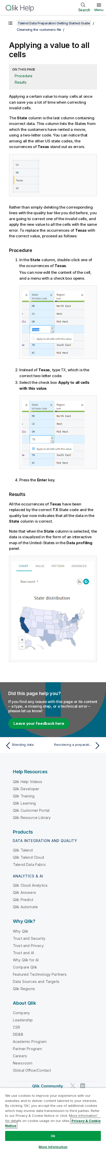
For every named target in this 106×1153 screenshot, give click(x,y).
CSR (16, 1027)
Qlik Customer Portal (31, 810)
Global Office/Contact (32, 1070)
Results (20, 82)
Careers (20, 1056)
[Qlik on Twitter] (73, 1086)
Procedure (23, 76)
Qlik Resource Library (32, 817)
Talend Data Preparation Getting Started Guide (54, 23)
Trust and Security (29, 938)
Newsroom (22, 1063)
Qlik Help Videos (27, 781)
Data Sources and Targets (36, 981)
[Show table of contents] (10, 23)
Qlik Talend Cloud (28, 857)
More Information (53, 1147)
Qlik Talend (23, 850)
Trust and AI (23, 953)
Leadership (23, 1020)
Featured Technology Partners (40, 974)
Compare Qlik (25, 967)
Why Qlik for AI (26, 960)
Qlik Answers (24, 892)
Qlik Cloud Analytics (30, 885)
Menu (98, 10)
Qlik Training (23, 796)
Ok (53, 1136)
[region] (53, 1120)
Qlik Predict (23, 899)
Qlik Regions (24, 988)
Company (21, 1013)
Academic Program (30, 1041)
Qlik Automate (25, 907)
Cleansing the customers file (39, 29)
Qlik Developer (26, 789)
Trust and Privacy (28, 945)
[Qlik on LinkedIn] (82, 1086)
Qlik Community (47, 1085)
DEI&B (18, 1034)
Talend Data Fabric (29, 864)
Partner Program (27, 1049)
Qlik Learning (24, 803)
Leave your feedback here (38, 723)
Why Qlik (20, 931)
